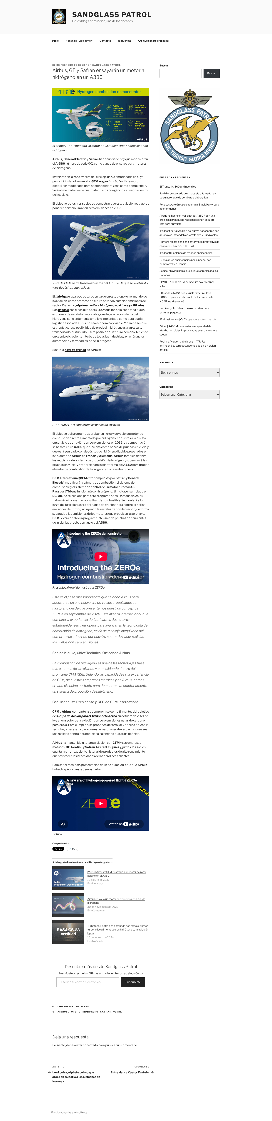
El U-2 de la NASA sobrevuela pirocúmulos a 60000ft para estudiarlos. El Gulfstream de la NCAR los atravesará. (186, 297)
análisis (63, 310)
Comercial (66, 1006)
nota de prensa (75, 350)
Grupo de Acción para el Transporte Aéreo (87, 716)
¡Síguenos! (124, 40)
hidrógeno (63, 296)
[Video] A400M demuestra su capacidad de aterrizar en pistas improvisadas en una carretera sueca (188, 330)
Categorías (166, 386)
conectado (90, 1045)
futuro (75, 1011)
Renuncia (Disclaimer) (79, 40)
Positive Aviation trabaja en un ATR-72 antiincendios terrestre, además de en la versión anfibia (187, 345)
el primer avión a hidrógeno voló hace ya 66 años (110, 305)
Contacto (105, 40)
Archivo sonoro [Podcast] (153, 40)
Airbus (63, 1011)
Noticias (82, 1006)
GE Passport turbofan (107, 181)
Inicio (55, 40)
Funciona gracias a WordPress (69, 1112)
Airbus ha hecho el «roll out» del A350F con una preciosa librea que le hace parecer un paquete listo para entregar (187, 219)
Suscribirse (133, 982)
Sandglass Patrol (112, 15)
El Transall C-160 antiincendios (177, 186)
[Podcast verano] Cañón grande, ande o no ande (187, 319)
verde (117, 1011)
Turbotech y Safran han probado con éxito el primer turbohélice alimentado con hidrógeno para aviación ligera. (117, 929)
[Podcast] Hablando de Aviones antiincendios (185, 252)
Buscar (163, 65)
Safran (106, 1011)
